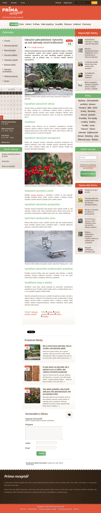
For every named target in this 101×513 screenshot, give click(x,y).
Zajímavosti (92, 132)
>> (20, 89)
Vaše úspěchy (47, 24)
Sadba (92, 122)
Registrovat (68, 3)
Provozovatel (32, 509)
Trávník (7, 41)
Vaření (28, 24)
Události (77, 24)
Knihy (83, 111)
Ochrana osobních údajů (47, 509)
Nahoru (76, 509)
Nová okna (5, 161)
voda (92, 125)
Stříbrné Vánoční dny (7, 128)
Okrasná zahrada (10, 45)
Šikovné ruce (84, 140)
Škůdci (95, 140)
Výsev (92, 129)
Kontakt (14, 3)
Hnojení (82, 108)
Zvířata (36, 24)
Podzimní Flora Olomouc (8, 121)
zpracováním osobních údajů (89, 167)
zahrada (82, 132)
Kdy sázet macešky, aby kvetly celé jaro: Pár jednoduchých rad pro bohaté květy (57, 391)
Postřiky (83, 118)
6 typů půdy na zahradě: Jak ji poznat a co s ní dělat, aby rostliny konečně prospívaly (56, 369)
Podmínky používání (65, 509)
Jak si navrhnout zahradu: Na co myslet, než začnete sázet (57, 346)
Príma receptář (12, 11)
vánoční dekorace (37, 195)
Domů (5, 3)
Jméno (28, 443)
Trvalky (85, 125)
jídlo (90, 108)
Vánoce (58, 314)
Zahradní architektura (7, 70)
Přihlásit (58, 3)
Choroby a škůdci (10, 55)
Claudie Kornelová (37, 47)
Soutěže (59, 24)
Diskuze (68, 24)
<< (1, 89)
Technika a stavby (11, 60)
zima (96, 136)
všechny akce (5, 142)
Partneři (23, 509)
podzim (91, 115)
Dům (21, 24)
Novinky (91, 111)
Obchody (86, 24)
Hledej (94, 2)
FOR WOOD (5, 135)
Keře (95, 108)
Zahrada (14, 24)
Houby (6, 81)
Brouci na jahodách (8, 166)
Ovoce (84, 115)
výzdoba (45, 316)
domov (92, 104)
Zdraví (81, 136)
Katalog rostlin (10, 65)
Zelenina (89, 136)
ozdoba (49, 312)
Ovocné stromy (10, 50)
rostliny (51, 314)
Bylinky (81, 101)
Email (27, 448)
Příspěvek (29, 425)
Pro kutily (92, 118)
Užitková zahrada (11, 76)
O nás (23, 3)
